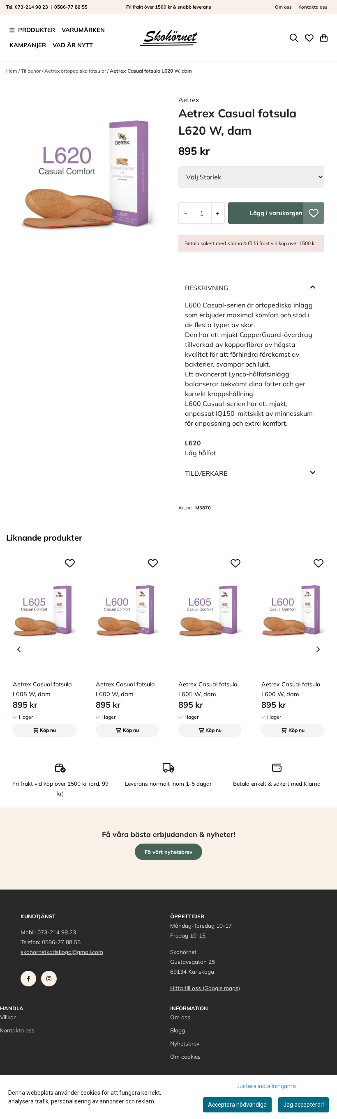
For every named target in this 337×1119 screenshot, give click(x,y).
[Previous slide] (19, 649)
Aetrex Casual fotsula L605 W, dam (42, 689)
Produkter (36, 30)
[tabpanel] (44, 646)
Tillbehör (31, 71)
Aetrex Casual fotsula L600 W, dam (125, 689)
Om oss (283, 7)
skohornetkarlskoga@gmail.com (62, 951)
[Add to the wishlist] (70, 563)
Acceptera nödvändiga (237, 1104)
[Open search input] (294, 38)
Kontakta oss (313, 7)
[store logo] (168, 38)
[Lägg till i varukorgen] (276, 213)
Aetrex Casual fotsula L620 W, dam (151, 71)
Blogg (177, 1030)
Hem (12, 71)
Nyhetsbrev (184, 1043)
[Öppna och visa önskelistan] (309, 38)
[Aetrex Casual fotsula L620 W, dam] (85, 174)
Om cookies (185, 1056)
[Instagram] (50, 981)
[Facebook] (30, 981)
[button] (314, 213)
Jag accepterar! (303, 1104)
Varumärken (83, 30)
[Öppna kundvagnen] (324, 38)
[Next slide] (317, 649)
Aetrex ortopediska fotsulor (75, 71)
